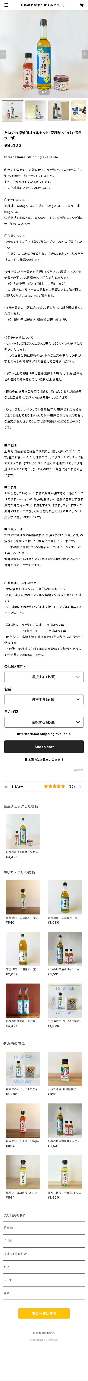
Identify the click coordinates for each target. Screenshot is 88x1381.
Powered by (39, 1339)
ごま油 (7, 1241)
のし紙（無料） (15, 666)
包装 (8, 689)
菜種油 (8, 1228)
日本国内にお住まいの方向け (44, 759)
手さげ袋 (11, 712)
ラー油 (7, 1280)
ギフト (7, 1267)
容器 (6, 1293)
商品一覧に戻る (44, 1314)
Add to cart (44, 747)
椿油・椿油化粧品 (15, 1254)
